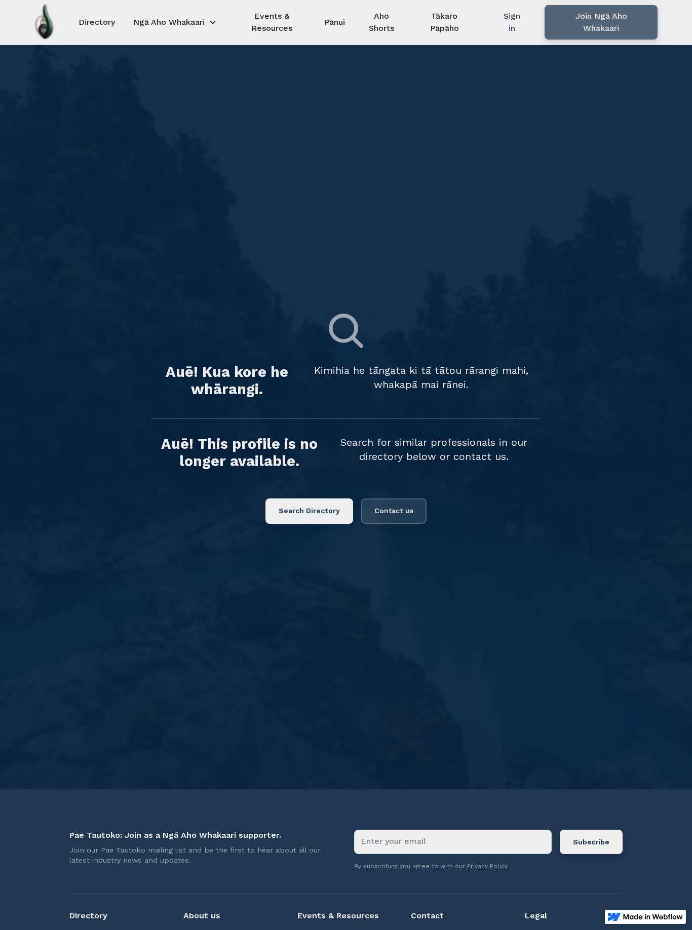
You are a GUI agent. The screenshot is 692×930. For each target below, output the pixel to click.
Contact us (393, 511)
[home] (44, 22)
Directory (97, 22)
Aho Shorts (381, 22)
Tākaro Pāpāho (444, 22)
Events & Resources (271, 22)
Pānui (334, 22)
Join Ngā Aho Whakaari (601, 22)
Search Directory (309, 511)
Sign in (512, 22)
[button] (175, 22)
